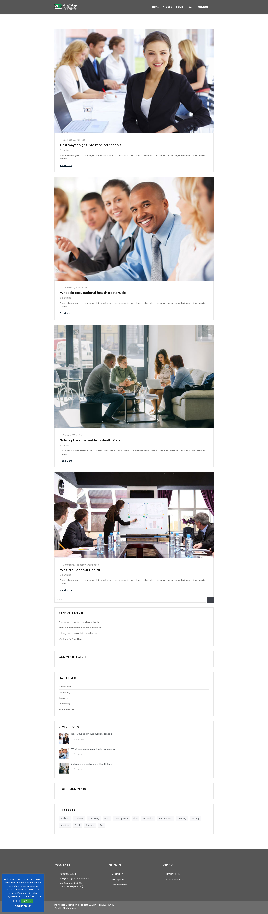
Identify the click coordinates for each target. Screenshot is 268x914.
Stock (77, 825)
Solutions (65, 825)
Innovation (148, 818)
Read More (66, 165)
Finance (67, 435)
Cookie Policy (173, 879)
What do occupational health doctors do (93, 293)
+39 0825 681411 (68, 873)
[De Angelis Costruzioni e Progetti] (65, 7)
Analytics (65, 818)
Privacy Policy (173, 873)
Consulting (68, 287)
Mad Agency (69, 908)
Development (121, 818)
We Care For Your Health (80, 570)
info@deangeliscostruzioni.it (74, 878)
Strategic (90, 825)
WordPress (79, 140)
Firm (135, 818)
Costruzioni (117, 873)
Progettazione (119, 884)
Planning (182, 818)
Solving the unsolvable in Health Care (90, 440)
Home (155, 7)
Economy (80, 564)
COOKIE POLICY (23, 906)
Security (195, 818)
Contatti (203, 7)
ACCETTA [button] (27, 901)
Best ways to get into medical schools (90, 145)
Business (67, 140)
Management (165, 818)
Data (106, 818)
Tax (102, 825)
